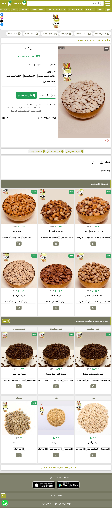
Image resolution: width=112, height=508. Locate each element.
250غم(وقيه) (29, 76)
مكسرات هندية (75, 9)
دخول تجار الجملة (83, 33)
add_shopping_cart (93, 243)
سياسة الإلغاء (37, 151)
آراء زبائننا (66, 33)
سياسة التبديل (55, 151)
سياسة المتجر (31, 33)
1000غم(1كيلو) (48, 81)
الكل (100, 9)
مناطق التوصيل (50, 33)
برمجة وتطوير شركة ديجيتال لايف (56, 503)
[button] (19, 3)
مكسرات (90, 9)
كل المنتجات (94, 40)
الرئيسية (106, 40)
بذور (14, 9)
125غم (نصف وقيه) (46, 76)
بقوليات (24, 9)
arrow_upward (3, 496)
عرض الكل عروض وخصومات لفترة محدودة (56, 467)
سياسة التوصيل (75, 151)
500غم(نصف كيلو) (13, 76)
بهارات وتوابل (37, 9)
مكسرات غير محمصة (56, 9)
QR (5, 117)
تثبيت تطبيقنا (14, 33)
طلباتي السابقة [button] (102, 33)
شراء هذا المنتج (27, 95)
